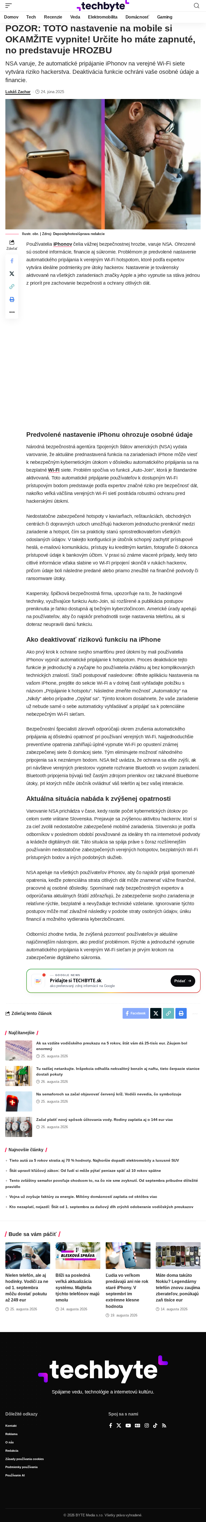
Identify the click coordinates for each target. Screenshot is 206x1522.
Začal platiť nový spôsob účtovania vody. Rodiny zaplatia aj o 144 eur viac (104, 1119)
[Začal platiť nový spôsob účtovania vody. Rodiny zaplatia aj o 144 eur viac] (18, 1127)
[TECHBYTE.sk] (103, 5)
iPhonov (62, 244)
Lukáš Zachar (18, 91)
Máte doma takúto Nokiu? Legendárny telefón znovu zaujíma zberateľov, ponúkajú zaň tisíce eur (178, 1288)
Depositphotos (65, 234)
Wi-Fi (54, 470)
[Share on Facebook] (11, 260)
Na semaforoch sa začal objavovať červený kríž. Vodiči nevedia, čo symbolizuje (108, 1094)
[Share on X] (11, 273)
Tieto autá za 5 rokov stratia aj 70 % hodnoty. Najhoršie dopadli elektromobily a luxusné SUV (94, 1160)
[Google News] (137, 1426)
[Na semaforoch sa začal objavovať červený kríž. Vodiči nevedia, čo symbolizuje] (18, 1101)
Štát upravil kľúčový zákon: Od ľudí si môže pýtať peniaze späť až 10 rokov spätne (85, 1170)
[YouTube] (128, 1426)
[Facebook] (110, 1426)
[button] (9, 5)
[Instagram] (147, 1426)
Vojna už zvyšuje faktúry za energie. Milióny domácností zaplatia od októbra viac (83, 1196)
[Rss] (164, 1426)
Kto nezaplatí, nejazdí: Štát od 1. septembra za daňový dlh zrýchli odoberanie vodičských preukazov (101, 1207)
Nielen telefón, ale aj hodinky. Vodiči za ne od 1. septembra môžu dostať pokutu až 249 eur (26, 1288)
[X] (119, 1426)
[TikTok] (155, 1426)
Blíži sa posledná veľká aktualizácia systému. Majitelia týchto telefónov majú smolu (78, 1288)
